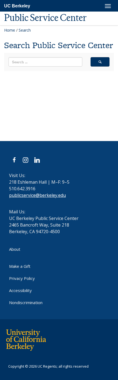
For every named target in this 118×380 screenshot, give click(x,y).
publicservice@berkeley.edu (37, 195)
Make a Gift (19, 266)
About (14, 249)
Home (9, 30)
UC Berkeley (17, 6)
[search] (100, 62)
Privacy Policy (22, 278)
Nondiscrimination (26, 302)
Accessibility (20, 290)
